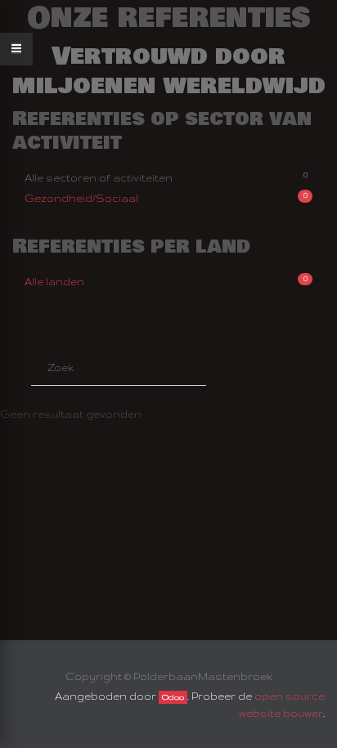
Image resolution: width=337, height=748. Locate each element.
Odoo (173, 697)
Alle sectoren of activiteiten (166, 176)
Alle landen (166, 280)
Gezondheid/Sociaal (166, 197)
